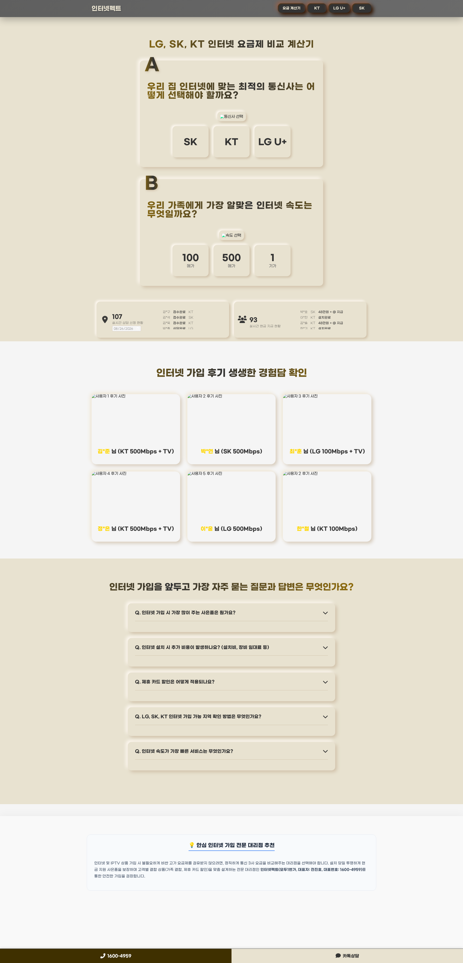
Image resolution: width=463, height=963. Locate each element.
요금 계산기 (291, 8)
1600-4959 (119, 956)
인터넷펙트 (106, 9)
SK (362, 8)
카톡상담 (351, 956)
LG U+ (339, 8)
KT (317, 8)
